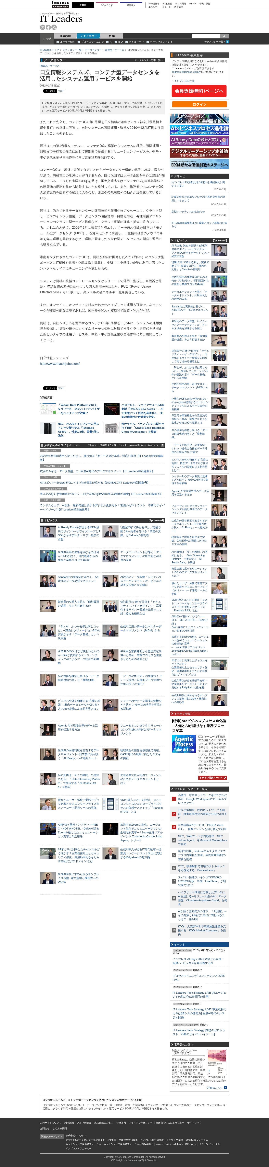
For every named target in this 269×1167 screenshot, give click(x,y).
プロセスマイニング (92, 41)
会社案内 (121, 1122)
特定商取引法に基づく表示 (170, 1122)
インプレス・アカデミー (79, 1148)
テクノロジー (88, 36)
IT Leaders (61, 18)
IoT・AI (192, 4)
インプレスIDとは (184, 80)
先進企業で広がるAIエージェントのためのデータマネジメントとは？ (140, 778)
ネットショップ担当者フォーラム (83, 1144)
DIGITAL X (190, 1144)
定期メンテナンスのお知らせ (188, 211)
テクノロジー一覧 (72, 50)
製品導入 (131, 5)
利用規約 (69, 1122)
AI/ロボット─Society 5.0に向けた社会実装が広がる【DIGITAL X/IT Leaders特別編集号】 (95, 482)
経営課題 (65, 36)
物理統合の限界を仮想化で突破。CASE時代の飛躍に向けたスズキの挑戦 (141, 754)
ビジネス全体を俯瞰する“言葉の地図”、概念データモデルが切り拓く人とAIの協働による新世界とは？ (79, 704)
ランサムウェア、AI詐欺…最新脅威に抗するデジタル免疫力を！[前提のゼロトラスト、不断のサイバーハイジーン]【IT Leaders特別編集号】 (102, 507)
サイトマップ (194, 1122)
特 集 (112, 36)
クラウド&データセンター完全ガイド (85, 1139)
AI (111, 41)
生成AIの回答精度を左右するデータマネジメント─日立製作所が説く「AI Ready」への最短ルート (78, 754)
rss (54, 27)
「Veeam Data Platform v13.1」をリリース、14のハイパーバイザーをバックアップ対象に (79, 408)
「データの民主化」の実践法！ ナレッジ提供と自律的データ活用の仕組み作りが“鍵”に (141, 679)
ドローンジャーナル (209, 1144)
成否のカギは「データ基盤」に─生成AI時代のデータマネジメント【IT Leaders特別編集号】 (97, 471)
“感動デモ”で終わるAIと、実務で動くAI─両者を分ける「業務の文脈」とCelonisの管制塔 (140, 531)
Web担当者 (153, 4)
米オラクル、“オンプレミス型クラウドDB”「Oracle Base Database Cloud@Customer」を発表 (143, 427)
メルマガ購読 (84, 1122)
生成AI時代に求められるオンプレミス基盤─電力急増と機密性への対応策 (78, 878)
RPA (120, 41)
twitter (42, 27)
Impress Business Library (186, 71)
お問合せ (44, 1128)
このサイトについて (50, 1122)
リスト (61, 91)
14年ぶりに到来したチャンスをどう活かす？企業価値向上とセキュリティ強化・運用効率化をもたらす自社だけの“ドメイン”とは (190, 667)
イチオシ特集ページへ (210, 777)
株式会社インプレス (76, 1135)
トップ (47, 38)
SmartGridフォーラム (197, 1139)
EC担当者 (167, 4)
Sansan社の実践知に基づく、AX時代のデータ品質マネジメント (190, 310)
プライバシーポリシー (141, 1122)
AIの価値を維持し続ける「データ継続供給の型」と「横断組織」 (189, 434)
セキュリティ (136, 41)
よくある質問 (60, 1128)
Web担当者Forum (128, 1139)
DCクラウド (107, 5)
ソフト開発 (180, 4)
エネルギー (153, 7)
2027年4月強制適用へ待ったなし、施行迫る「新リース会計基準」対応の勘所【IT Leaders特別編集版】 (101, 457)
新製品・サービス (114, 50)
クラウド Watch (174, 1139)
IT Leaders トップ (49, 50)
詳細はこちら (215, 1087)
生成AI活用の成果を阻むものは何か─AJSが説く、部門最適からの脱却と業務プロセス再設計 (78, 556)
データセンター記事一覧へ (148, 60)
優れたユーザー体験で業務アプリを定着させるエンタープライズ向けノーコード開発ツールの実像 (78, 803)
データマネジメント (161, 41)
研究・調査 (204, 4)
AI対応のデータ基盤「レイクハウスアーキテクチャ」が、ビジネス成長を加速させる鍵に (141, 580)
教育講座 (178, 7)
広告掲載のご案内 (103, 1122)
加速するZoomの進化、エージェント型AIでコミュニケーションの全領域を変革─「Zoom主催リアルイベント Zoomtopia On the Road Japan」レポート (141, 832)
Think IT (112, 1139)
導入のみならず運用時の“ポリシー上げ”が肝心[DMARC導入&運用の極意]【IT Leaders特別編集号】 (101, 494)
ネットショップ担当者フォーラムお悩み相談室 (128, 1144)
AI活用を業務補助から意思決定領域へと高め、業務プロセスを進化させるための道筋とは (141, 655)
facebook (48, 27)
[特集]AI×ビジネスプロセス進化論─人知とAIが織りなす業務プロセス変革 (199, 725)
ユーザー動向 (67, 41)
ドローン (166, 7)
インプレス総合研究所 (152, 1139)
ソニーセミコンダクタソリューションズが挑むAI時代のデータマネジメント (141, 729)
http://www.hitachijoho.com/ (60, 363)
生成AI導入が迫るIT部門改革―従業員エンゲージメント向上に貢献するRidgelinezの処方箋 (141, 853)
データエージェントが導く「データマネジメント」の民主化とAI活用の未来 (141, 556)
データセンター (93, 50)
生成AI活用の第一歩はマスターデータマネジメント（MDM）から (190, 388)
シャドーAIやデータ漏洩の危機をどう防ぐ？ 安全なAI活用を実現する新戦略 (141, 704)
